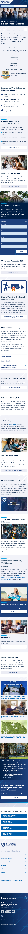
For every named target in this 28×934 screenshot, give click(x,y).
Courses (8, 30)
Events (12, 878)
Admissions (3, 865)
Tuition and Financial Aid (6, 869)
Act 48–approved (13, 424)
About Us (3, 855)
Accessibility (3, 919)
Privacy (18, 919)
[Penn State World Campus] (5, 2)
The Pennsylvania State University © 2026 (8, 924)
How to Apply (7, 5)
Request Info (20, 5)
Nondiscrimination (11, 919)
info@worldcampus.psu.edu (9, 898)
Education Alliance (5, 889)
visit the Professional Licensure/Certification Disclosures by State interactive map (13, 577)
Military (3, 872)
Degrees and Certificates (6, 858)
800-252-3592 (11, 900)
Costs (20, 30)
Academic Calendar (17, 880)
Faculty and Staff (14, 889)
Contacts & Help (4, 878)
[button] (23, 2)
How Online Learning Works (7, 862)
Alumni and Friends (15, 887)
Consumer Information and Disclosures (8, 922)
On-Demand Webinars (6, 880)
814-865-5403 (6, 897)
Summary (3, 30)
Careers (14, 30)
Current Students (4, 887)
